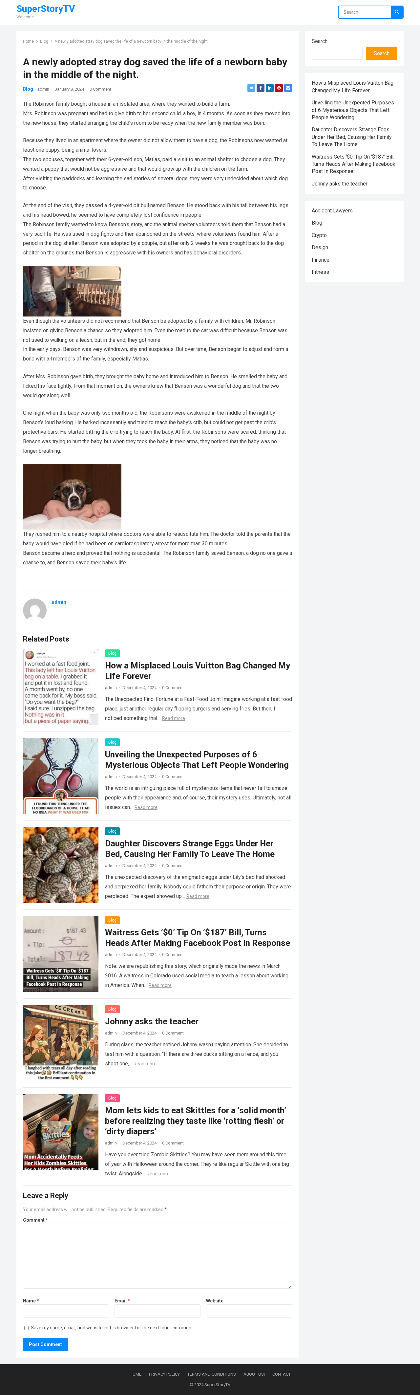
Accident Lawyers (332, 210)
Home (28, 41)
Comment (35, 1220)
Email (122, 1300)
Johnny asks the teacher (152, 1021)
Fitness (320, 272)
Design (320, 247)
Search (319, 41)
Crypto (319, 235)
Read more (173, 718)
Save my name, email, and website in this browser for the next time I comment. (112, 1327)
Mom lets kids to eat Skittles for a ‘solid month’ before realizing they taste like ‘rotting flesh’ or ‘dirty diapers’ (195, 1120)
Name (31, 1300)
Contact (281, 1374)
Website (214, 1300)
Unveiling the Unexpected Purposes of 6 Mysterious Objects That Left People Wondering (353, 109)
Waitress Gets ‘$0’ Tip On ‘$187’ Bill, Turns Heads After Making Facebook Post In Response (353, 164)
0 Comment (100, 89)
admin (43, 89)
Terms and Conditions (211, 1374)
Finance (320, 260)
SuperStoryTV (45, 8)
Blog (44, 41)
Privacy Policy (164, 1374)
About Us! (254, 1374)
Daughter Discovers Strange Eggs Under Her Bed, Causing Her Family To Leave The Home (352, 136)
